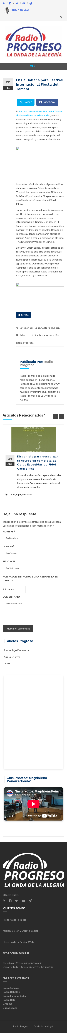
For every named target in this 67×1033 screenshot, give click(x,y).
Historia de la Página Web (18, 941)
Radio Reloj (9, 999)
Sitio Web (9, 561)
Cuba (37, 327)
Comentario (11, 596)
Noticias (21, 335)
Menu (33, 66)
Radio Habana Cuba (14, 995)
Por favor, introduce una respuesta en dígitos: (30, 578)
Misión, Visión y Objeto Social (20, 930)
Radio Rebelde (11, 991)
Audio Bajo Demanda (16, 650)
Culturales (47, 327)
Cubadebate (10, 1007)
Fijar (56, 327)
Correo (8, 546)
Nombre (9, 531)
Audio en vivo (12, 656)
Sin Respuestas (43, 335)
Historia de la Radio (14, 919)
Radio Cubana (11, 987)
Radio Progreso (25, 342)
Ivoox (7, 663)
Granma (7, 1003)
